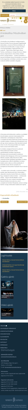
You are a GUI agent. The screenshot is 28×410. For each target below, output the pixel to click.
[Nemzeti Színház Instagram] (18, 18)
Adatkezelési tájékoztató (8, 328)
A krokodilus (6, 198)
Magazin (12, 15)
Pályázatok (3, 339)
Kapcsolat (3, 342)
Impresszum (3, 345)
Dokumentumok (5, 334)
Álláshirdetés (4, 336)
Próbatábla (3, 347)
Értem (14, 10)
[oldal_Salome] (14, 230)
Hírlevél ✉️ (3, 325)
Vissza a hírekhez (5, 27)
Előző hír (5, 201)
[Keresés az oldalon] (26, 21)
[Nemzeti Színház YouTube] (16, 18)
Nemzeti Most (4, 15)
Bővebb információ (18, 7)
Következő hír (21, 201)
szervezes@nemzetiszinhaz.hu (8, 356)
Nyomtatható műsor (6, 331)
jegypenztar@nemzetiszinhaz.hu (13, 367)
